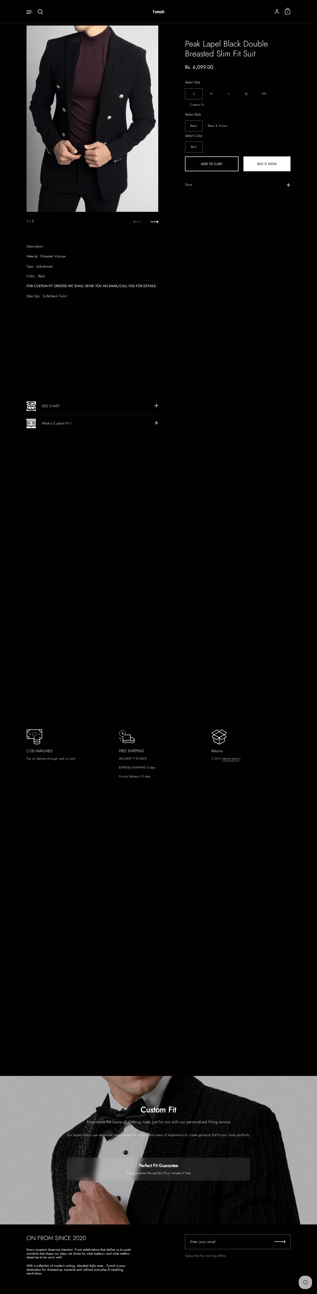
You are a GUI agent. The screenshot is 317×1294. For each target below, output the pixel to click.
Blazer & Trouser (217, 125)
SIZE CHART (50, 405)
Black (194, 147)
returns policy (230, 758)
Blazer (193, 125)
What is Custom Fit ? (57, 423)
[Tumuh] (158, 11)
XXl (264, 93)
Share (188, 184)
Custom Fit (197, 104)
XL (246, 93)
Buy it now (267, 163)
